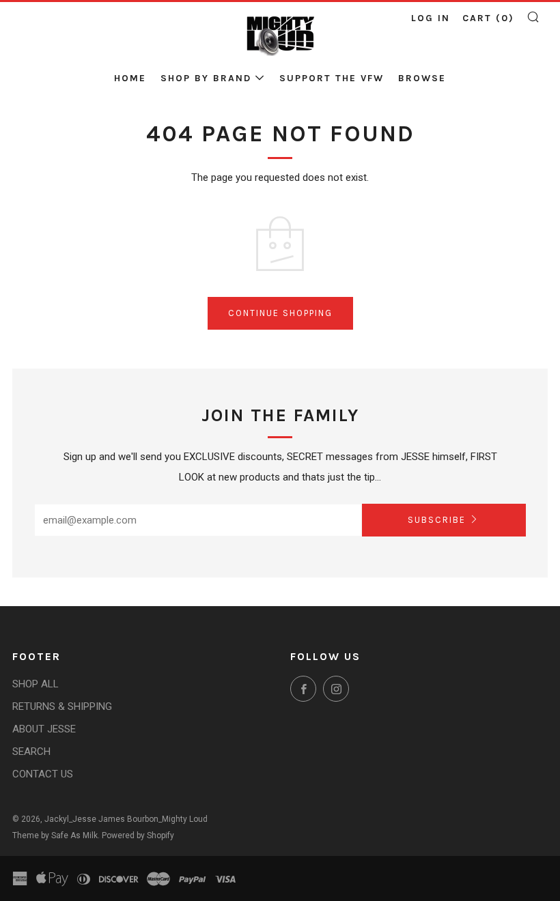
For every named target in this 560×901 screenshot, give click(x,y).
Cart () (488, 18)
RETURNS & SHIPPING (62, 706)
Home (130, 78)
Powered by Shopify (138, 835)
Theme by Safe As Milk (55, 835)
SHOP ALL (35, 684)
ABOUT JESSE (44, 729)
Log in (430, 18)
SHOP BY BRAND (205, 78)
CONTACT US (42, 774)
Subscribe (437, 520)
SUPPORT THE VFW (331, 78)
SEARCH (31, 751)
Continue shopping (280, 313)
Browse (422, 78)
